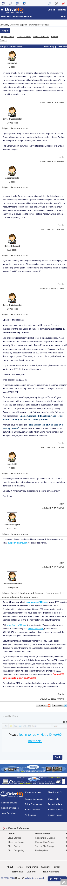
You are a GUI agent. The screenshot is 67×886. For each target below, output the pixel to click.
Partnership (32, 867)
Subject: (4, 46)
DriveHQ (19, 878)
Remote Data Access (45, 842)
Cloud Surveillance (10, 808)
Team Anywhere (8, 813)
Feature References (18, 828)
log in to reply (29, 734)
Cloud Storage (14, 838)
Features (6, 16)
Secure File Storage (44, 846)
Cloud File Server (16, 842)
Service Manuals (41, 36)
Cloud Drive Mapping (45, 838)
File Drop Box (41, 850)
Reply (5, 30)
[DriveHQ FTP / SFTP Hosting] (10, 3)
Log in (51, 9)
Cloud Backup (14, 846)
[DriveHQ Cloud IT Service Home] (12, 10)
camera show (42, 24)
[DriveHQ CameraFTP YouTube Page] (63, 3)
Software (17, 16)
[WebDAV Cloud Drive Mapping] (3, 3)
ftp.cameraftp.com (35, 629)
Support (45, 867)
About (10, 867)
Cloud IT (12, 833)
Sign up (61, 9)
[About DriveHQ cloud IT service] (11, 796)
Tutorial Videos (24, 36)
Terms (19, 867)
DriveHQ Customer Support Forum (17, 25)
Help (63, 16)
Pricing (28, 16)
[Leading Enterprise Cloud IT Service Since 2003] (33, 780)
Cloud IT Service (9, 803)
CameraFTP (33, 871)
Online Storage (42, 833)
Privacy (56, 867)
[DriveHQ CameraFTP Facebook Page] (49, 3)
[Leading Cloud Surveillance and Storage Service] (33, 768)
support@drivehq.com (17, 543)
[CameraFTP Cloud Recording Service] (17, 3)
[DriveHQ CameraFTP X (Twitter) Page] (56, 3)
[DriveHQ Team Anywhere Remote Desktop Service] (24, 3)
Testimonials (17, 871)
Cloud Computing (16, 850)
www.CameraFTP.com (16, 625)
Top (65, 722)
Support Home (7, 36)
